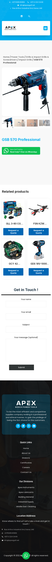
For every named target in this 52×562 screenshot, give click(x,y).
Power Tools (17, 56)
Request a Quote (13, 231)
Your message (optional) (26, 337)
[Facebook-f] (18, 426)
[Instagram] (28, 426)
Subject (26, 324)
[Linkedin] (22, 16)
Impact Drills (25, 59)
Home (6, 56)
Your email (26, 312)
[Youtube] (34, 426)
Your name (26, 299)
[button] (45, 28)
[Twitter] (23, 426)
